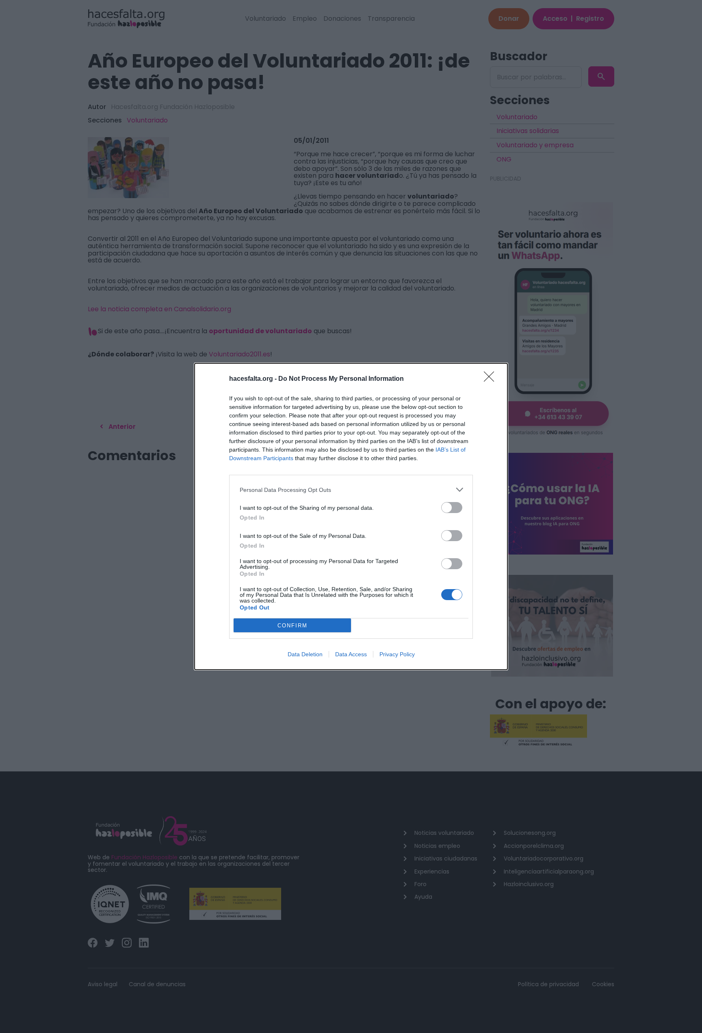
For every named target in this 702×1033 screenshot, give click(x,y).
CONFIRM (292, 625)
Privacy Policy (397, 654)
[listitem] (351, 489)
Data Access (351, 654)
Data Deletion (305, 654)
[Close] (491, 379)
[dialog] (351, 516)
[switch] (451, 507)
